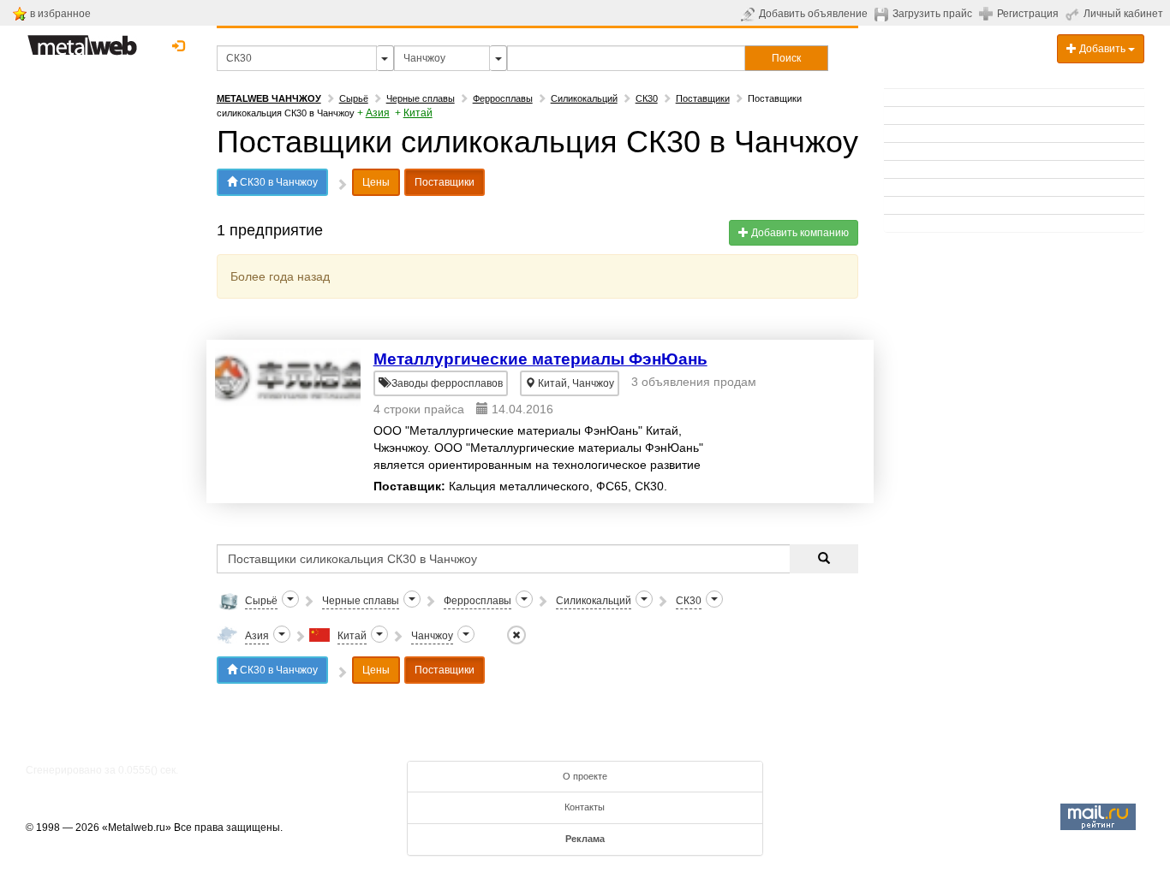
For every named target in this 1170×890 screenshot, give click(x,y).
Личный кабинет (1123, 14)
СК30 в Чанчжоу (277, 182)
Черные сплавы (420, 98)
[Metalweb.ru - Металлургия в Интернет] (82, 40)
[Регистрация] (988, 13)
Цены (376, 182)
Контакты (584, 807)
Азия (378, 113)
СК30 (647, 98)
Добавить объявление (813, 14)
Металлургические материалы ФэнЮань (540, 359)
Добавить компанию (799, 233)
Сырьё (353, 98)
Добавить (1102, 49)
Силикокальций (584, 98)
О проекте (585, 776)
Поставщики (703, 98)
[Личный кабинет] (1074, 14)
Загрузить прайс (932, 14)
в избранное (60, 14)
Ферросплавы (503, 98)
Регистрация (1028, 14)
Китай (418, 113)
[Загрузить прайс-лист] (883, 14)
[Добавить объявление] (750, 14)
